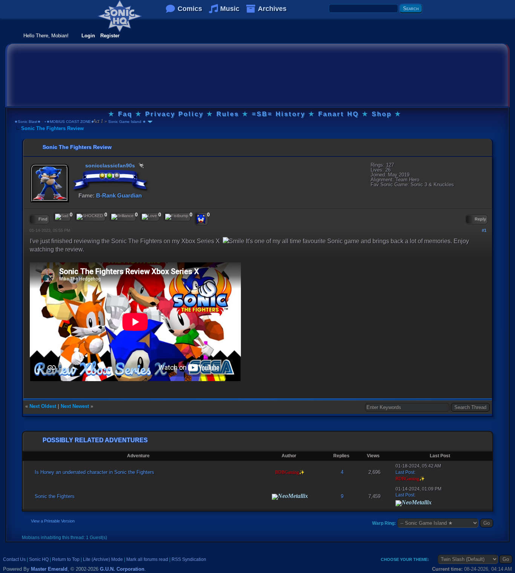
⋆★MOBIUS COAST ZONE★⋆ (70, 122)
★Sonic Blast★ (27, 122)
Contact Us (14, 559)
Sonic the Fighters (55, 496)
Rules (227, 114)
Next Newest (75, 406)
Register (110, 35)
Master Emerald (49, 569)
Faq (125, 114)
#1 (484, 230)
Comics (190, 8)
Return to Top (66, 559)
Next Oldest (42, 406)
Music (229, 8)
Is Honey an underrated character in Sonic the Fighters (94, 472)
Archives (272, 8)
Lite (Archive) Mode (103, 559)
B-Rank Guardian (119, 195)
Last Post (404, 472)
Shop (382, 114)
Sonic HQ (39, 559)
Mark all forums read (147, 559)
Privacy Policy (174, 114)
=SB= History (278, 114)
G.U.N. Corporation (122, 569)
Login (88, 35)
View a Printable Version (53, 521)
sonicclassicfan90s (110, 165)
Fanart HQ (338, 114)
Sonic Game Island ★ (126, 122)
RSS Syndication (189, 559)
